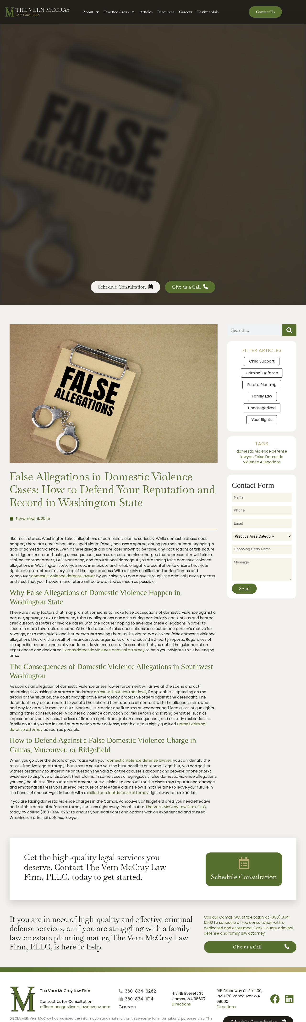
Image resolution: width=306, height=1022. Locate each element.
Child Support (262, 361)
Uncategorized (262, 408)
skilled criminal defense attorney (118, 792)
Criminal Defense (262, 373)
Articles (146, 11)
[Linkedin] (289, 999)
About (88, 11)
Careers (185, 11)
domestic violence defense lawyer (63, 576)
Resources (165, 11)
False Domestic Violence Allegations (263, 459)
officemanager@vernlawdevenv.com (75, 1007)
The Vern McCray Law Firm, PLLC (175, 807)
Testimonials (208, 11)
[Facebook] (275, 999)
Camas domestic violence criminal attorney (103, 650)
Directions (181, 1004)
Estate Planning (261, 384)
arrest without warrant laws (120, 692)
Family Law (262, 396)
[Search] (289, 330)
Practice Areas (116, 11)
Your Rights (261, 419)
